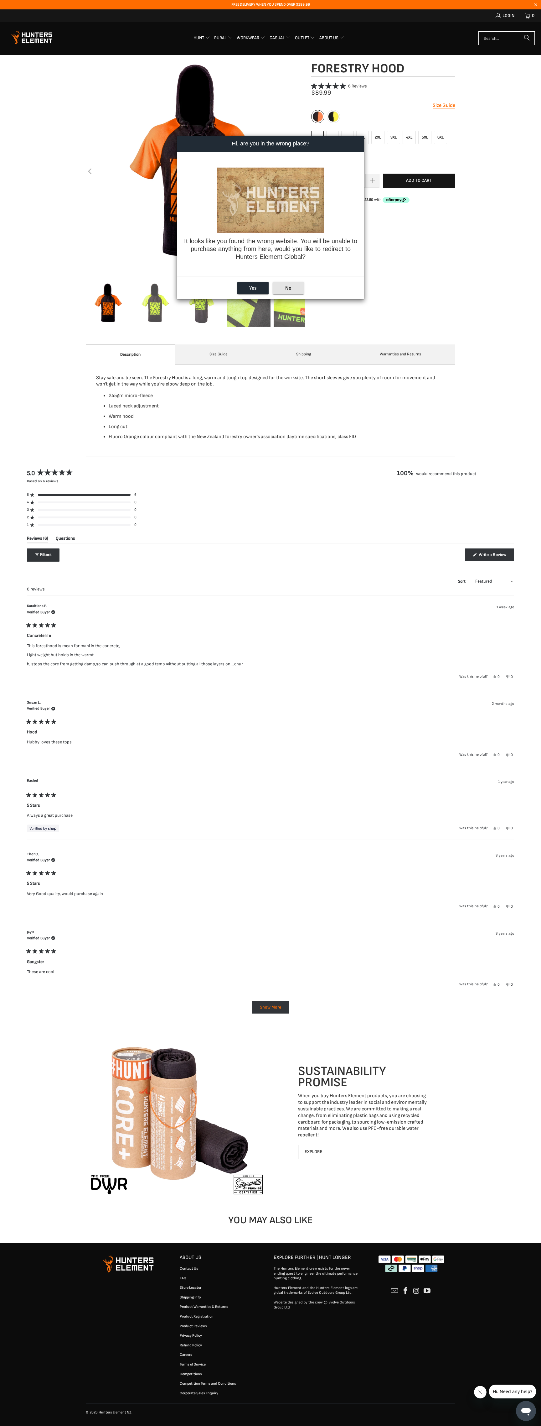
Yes (252, 288)
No (288, 288)
